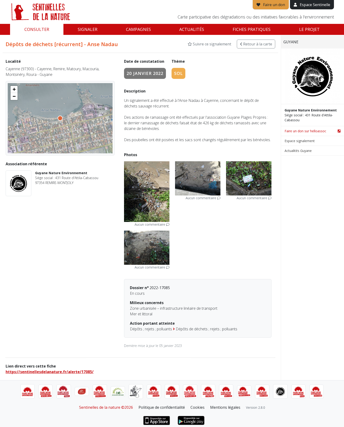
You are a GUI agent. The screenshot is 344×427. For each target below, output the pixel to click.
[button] (14, 89)
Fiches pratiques (252, 29)
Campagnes (138, 29)
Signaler (87, 29)
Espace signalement (300, 141)
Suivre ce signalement (211, 44)
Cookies (197, 407)
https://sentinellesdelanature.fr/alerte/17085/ (50, 371)
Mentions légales (225, 407)
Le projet (309, 29)
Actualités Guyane (298, 150)
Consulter (36, 29)
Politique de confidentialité (162, 407)
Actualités (191, 29)
